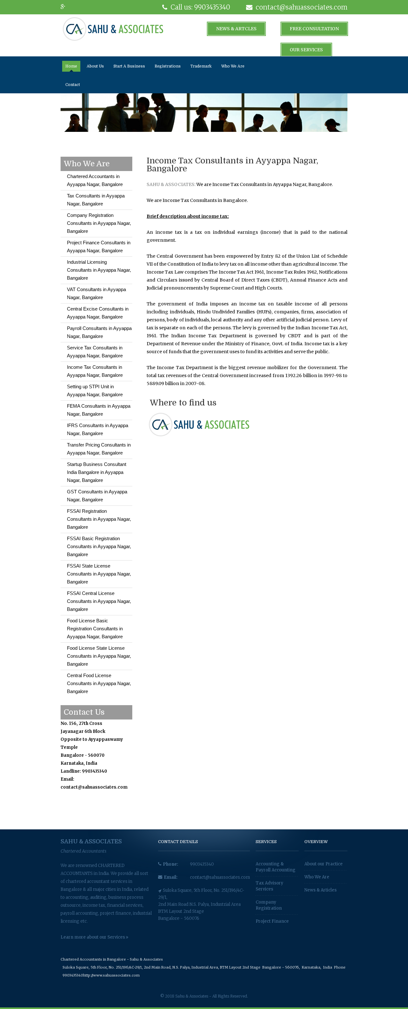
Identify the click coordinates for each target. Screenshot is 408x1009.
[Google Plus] (65, 7)
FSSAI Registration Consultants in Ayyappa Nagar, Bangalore (99, 519)
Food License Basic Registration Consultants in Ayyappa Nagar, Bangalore (95, 628)
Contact (72, 84)
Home (71, 66)
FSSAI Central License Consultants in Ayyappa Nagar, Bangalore (99, 601)
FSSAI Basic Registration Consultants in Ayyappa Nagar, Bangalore (99, 546)
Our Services (306, 50)
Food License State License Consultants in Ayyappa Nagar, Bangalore (99, 656)
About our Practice (323, 864)
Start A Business (129, 66)
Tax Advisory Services (269, 886)
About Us (95, 66)
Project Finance (272, 921)
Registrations (168, 66)
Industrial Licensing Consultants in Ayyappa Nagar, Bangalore (99, 270)
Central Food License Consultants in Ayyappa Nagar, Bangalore (99, 683)
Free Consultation (314, 29)
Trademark (201, 66)
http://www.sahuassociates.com (111, 975)
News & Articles (320, 890)
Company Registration (269, 905)
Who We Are (232, 66)
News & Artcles (236, 29)
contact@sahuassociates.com (220, 877)
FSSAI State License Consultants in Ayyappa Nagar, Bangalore (99, 573)
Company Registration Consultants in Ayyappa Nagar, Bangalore (99, 223)
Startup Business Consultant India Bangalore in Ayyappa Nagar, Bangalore (96, 472)
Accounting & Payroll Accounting (275, 867)
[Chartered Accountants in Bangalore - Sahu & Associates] (113, 28)
